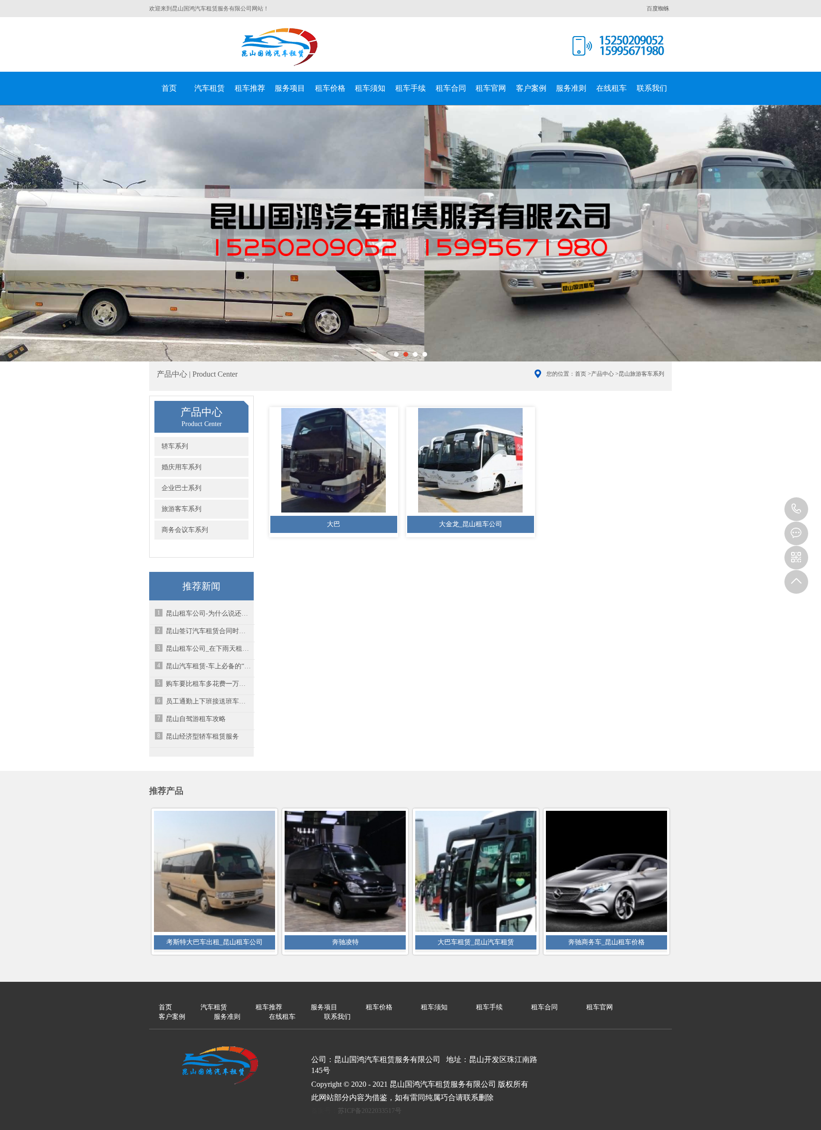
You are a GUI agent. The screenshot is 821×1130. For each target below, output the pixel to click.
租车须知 (370, 88)
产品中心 (602, 373)
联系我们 (652, 88)
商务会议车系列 (185, 529)
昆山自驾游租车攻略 (196, 718)
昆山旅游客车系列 (641, 373)
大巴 (333, 524)
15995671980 (796, 509)
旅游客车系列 (181, 509)
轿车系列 (175, 446)
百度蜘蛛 (658, 8)
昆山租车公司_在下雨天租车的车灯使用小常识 (208, 648)
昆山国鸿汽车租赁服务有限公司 (279, 47)
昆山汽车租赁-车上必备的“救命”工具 (208, 666)
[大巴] (333, 461)
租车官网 (491, 88)
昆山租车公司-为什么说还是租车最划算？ (208, 613)
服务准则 (571, 88)
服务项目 (290, 88)
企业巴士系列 (181, 488)
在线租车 (611, 88)
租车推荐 (250, 88)
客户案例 (531, 88)
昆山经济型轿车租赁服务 (202, 736)
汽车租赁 (209, 88)
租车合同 (451, 88)
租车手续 (410, 88)
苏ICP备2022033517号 (369, 1110)
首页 (169, 88)
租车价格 (330, 88)
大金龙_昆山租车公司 (470, 524)
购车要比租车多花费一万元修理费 (208, 683)
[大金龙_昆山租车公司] (470, 461)
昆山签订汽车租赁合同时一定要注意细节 (208, 631)
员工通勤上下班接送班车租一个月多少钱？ (208, 701)
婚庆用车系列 (181, 467)
